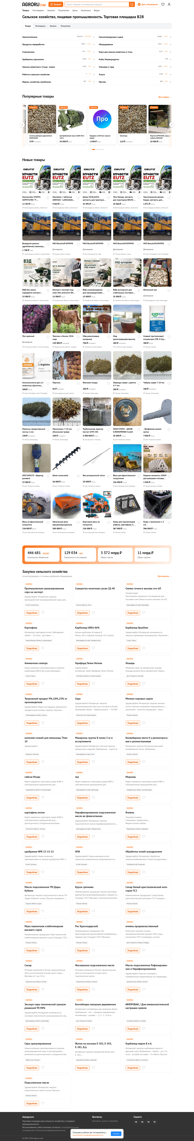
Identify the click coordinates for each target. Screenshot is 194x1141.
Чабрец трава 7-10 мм (153, 382)
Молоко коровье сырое (139, 698)
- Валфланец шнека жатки (152, 430)
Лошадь (130, 663)
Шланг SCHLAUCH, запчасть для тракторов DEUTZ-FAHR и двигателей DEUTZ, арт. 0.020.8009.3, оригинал (94, 198)
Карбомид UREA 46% (87, 627)
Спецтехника (28, 52)
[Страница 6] (101, 149)
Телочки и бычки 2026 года (63, 337)
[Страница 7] (103, 149)
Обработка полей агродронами (144, 851)
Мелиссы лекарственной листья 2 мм (33, 430)
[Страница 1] (90, 149)
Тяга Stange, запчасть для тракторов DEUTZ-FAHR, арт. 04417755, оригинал (123, 198)
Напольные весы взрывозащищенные (62, 523)
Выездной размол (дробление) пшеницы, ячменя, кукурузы (33, 245)
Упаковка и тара (106, 67)
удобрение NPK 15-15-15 (39, 851)
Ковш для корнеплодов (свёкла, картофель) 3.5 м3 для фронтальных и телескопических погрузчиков (124, 523)
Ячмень (130, 812)
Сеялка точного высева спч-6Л (143, 588)
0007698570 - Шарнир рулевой (32, 477)
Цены (75, 10)
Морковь (131, 777)
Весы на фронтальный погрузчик (32, 523)
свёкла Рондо (32, 777)
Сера (78, 698)
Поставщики (38, 10)
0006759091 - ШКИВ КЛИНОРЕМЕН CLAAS (123, 430)
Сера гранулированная (38, 1043)
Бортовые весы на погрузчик (91, 523)
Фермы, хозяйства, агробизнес (36, 82)
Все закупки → (165, 576)
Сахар (28, 965)
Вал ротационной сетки (94, 475)
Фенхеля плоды (90, 382)
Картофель (31, 627)
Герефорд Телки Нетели (88, 663)
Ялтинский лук (150, 289)
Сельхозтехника (29, 37)
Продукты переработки (33, 44)
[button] (132, 4)
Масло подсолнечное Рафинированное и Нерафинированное (147, 967)
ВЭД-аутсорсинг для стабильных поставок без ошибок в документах (123, 291)
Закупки (51, 10)
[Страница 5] (99, 149)
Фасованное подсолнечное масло (94, 965)
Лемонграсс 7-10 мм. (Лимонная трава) (62, 430)
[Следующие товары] (171, 124)
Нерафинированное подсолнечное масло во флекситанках (95, 814)
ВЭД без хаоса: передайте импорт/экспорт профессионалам (31, 291)
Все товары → (165, 97)
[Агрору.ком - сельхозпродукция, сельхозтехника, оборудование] (34, 4)
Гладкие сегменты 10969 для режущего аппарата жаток (154, 477)
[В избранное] (48, 198)
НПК (77, 851)
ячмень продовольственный (142, 926)
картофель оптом (35, 812)
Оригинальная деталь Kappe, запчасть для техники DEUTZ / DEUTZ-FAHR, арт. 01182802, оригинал (154, 198)
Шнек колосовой (60, 475)
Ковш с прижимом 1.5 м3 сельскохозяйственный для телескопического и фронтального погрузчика (154, 523)
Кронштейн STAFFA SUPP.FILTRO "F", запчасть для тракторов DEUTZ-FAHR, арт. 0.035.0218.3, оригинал (33, 198)
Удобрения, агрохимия (33, 59)
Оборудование (106, 44)
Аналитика (86, 10)
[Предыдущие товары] (22, 124)
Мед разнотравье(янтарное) (124, 337)
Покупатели (63, 10)
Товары (25, 10)
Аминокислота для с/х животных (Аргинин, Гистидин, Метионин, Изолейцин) (32, 384)
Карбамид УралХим (137, 627)
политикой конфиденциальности (88, 1135)
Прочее (102, 82)
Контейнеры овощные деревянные (95, 1004)
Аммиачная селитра (36, 663)
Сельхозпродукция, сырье (111, 37)
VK (136, 1122)
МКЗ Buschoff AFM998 (63, 243)
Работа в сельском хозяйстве (36, 74)
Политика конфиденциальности (50, 1130)
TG (148, 1122)
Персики (56, 382)
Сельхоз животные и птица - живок (38, 67)
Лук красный (28, 336)
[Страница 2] (93, 149)
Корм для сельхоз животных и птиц (115, 52)
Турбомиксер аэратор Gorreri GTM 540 (93, 430)
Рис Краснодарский (86, 926)
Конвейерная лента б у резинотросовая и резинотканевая (147, 739)
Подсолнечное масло (37, 1082)
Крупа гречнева (84, 887)
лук (77, 777)
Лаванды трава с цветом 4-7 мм (124, 384)
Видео (97, 10)
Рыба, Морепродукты (109, 59)
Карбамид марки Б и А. (139, 1043)
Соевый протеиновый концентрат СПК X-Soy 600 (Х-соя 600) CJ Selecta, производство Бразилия (153, 337)
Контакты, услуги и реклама (105, 1121)
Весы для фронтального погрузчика (124, 477)
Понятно (116, 1134)
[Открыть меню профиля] (169, 4)
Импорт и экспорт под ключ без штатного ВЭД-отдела (64, 291)
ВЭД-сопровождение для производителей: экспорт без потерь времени (93, 291)
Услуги (102, 74)
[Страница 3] (96, 149)
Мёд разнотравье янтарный (91, 337)
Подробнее (32, 612)
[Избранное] (162, 4)
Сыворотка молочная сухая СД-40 (95, 588)
